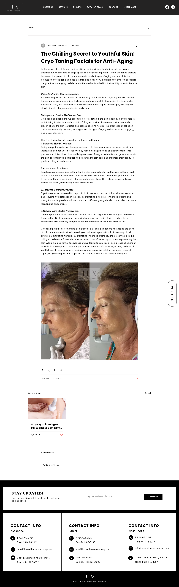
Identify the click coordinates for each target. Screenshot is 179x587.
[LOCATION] (13, 557)
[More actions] (136, 45)
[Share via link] (61, 370)
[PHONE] (12, 538)
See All (148, 393)
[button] (172, 293)
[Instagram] (173, 7)
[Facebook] (167, 7)
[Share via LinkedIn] (55, 370)
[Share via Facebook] (42, 370)
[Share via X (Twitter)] (48, 370)
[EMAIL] (13, 549)
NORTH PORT (136, 531)
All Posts (31, 27)
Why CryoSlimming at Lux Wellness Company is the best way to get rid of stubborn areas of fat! (46, 426)
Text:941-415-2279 (145, 541)
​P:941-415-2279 (143, 537)
